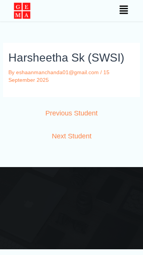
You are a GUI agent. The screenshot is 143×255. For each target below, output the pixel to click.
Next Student (72, 136)
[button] (124, 10)
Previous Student (71, 113)
